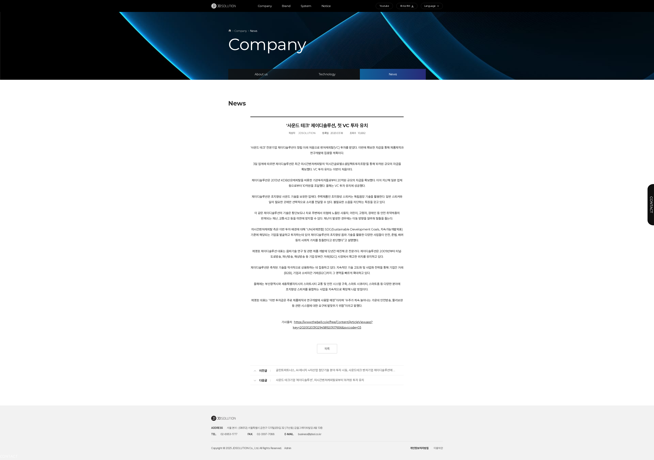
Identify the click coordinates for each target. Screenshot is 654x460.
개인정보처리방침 (419, 448)
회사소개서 (405, 5)
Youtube (384, 5)
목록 (327, 349)
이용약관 (438, 448)
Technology (327, 74)
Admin (287, 448)
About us (261, 74)
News (393, 74)
